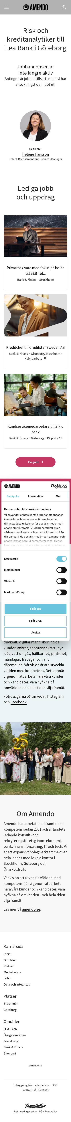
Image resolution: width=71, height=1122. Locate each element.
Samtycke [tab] (13, 496)
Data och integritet (17, 984)
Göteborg (10, 1010)
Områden (10, 960)
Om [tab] (58, 496)
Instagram (55, 696)
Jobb (7, 978)
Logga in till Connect (35, 1089)
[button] (64, 7)
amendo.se (31, 909)
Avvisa (35, 632)
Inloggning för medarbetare (31, 1085)
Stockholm (11, 1003)
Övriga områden (15, 1035)
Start (7, 954)
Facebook (19, 702)
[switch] (61, 570)
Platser (8, 966)
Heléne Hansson (35, 154)
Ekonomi (10, 1053)
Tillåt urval (35, 620)
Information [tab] (35, 496)
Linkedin (38, 696)
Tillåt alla (35, 608)
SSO (54, 1085)
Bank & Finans (13, 1047)
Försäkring (11, 1041)
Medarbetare (12, 972)
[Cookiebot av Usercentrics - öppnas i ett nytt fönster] (51, 486)
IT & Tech (10, 1029)
